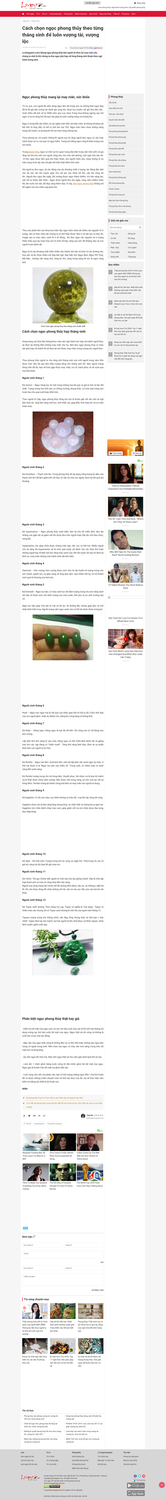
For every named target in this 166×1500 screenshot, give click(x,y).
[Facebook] (135, 1477)
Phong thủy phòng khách (118, 131)
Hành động (132, 243)
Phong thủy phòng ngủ (117, 137)
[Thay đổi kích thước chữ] (66, 48)
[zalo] (34, 1116)
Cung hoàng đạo (55, 14)
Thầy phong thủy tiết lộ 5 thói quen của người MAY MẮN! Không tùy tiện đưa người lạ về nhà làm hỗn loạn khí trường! (34, 1328)
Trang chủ (25, 21)
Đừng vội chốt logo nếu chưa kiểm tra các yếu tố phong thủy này (34, 1360)
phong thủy (33, 152)
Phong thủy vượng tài (54, 1124)
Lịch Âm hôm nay (27, 1460)
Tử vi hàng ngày (52, 1460)
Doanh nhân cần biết (116, 120)
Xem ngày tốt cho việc (29, 1464)
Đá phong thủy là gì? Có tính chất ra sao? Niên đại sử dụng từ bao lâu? (54, 1098)
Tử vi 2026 (50, 1456)
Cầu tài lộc (113, 103)
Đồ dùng (131, 238)
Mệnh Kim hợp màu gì (80, 1468)
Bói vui (44, 14)
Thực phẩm (115, 252)
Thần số (116, 14)
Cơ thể (113, 238)
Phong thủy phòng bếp (117, 143)
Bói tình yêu (102, 1464)
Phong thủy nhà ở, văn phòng (120, 206)
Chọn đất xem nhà (115, 108)
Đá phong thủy (39, 1124)
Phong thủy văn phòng (117, 160)
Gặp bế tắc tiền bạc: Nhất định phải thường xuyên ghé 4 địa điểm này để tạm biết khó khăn (128, 290)
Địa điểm (131, 252)
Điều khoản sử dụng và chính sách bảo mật (66, 1496)
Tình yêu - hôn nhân (116, 114)
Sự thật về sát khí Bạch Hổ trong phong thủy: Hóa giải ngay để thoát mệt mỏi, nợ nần (128, 318)
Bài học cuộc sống (130, 1460)
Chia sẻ (138, 453)
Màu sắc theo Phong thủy (118, 200)
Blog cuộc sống (105, 14)
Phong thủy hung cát (117, 195)
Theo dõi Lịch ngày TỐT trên (80, 48)
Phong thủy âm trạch (117, 166)
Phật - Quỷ (115, 247)
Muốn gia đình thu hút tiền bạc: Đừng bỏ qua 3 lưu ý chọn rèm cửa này (128, 304)
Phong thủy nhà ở (78, 1464)
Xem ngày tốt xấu (27, 1456)
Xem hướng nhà (115, 172)
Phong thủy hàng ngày (117, 212)
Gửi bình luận (98, 1290)
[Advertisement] (58, 77)
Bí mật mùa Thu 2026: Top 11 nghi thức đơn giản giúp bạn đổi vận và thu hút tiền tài (128, 331)
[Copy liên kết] (44, 1116)
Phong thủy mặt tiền (116, 149)
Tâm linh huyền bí (129, 1464)
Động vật (131, 234)
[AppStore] (136, 1495)
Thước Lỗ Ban (114, 189)
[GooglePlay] (136, 1488)
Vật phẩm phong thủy (137, 7)
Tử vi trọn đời (51, 1464)
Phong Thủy (35, 21)
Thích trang (117, 453)
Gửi (102, 1262)
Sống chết (115, 257)
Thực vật (114, 234)
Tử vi (38, 14)
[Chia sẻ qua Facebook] (24, 1116)
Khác (133, 14)
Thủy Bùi (90, 1115)
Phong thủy (68, 14)
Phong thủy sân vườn (117, 154)
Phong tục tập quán (130, 1456)
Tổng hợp (132, 257)
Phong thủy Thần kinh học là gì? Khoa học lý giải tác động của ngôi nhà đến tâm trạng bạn (128, 356)
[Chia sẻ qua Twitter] (29, 1116)
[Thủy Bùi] (83, 1116)
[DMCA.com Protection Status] (52, 1487)
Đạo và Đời (93, 14)
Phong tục (125, 14)
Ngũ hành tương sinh (120, 7)
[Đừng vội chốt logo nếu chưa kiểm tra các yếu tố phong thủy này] (35, 1346)
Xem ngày (30, 14)
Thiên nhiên (115, 243)
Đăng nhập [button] (141, 3)
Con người (132, 247)
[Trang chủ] (23, 14)
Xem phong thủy (104, 7)
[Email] (39, 1116)
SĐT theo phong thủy (117, 183)
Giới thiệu (47, 1496)
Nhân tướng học (81, 14)
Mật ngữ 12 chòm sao (106, 1460)
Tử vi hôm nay (103, 1456)
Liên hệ (84, 1496)
